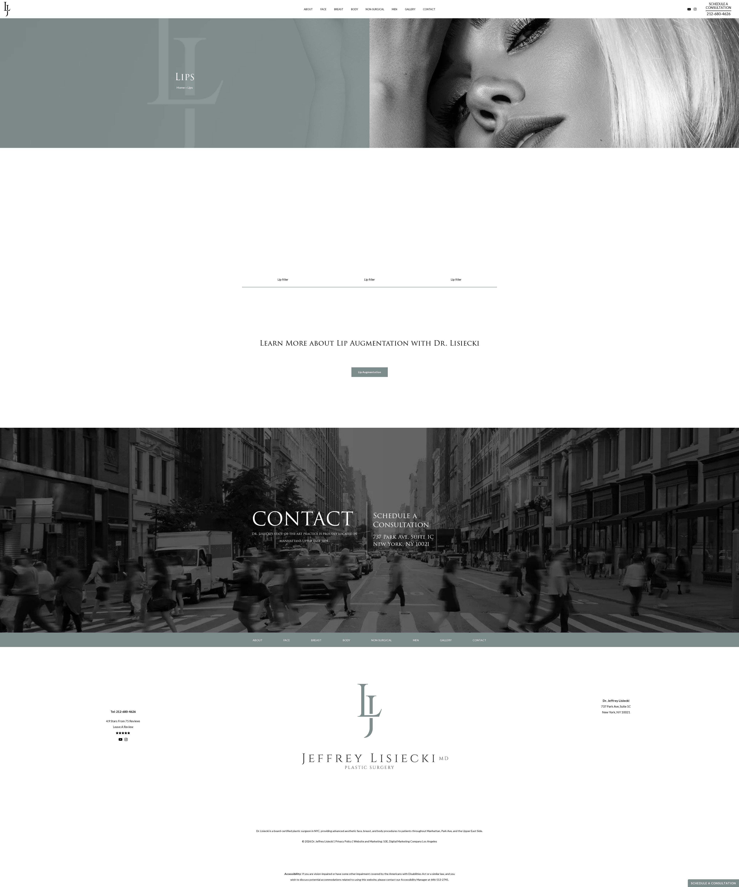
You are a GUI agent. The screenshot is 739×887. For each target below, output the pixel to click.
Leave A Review (123, 727)
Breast (316, 640)
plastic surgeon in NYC (306, 831)
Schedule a (718, 6)
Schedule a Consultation (713, 883)
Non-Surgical (381, 640)
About (257, 640)
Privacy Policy (343, 841)
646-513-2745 (439, 879)
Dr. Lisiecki (262, 831)
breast (367, 831)
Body (346, 640)
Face (286, 640)
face (359, 831)
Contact (479, 640)
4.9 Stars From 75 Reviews (123, 721)
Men (416, 640)
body (380, 831)
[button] (369, 372)
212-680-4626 (719, 14)
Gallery (446, 640)
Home (180, 87)
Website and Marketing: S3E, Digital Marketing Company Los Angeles (395, 841)
